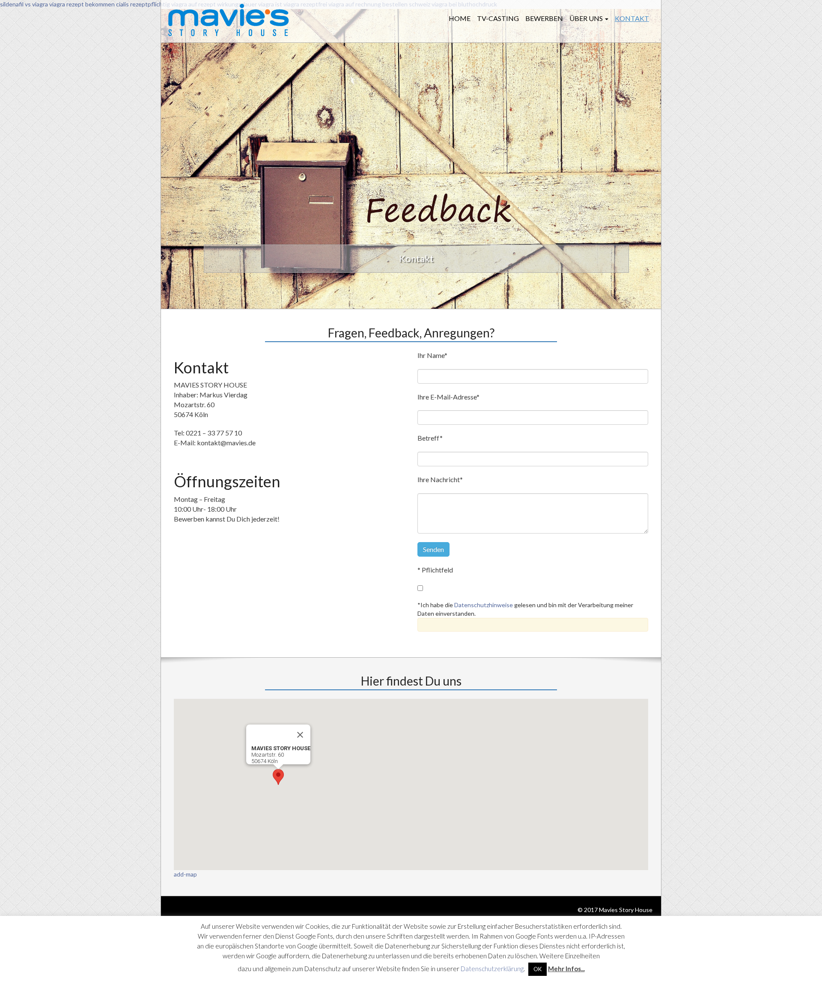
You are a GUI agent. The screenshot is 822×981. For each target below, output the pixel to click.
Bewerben (544, 18)
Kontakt (632, 18)
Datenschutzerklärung (492, 968)
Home (460, 18)
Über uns (586, 18)
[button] (278, 777)
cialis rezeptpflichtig (143, 4)
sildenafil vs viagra (24, 4)
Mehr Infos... (566, 968)
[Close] (300, 735)
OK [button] (537, 969)
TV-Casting (498, 18)
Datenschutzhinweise (483, 604)
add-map (185, 874)
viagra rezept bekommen (82, 4)
